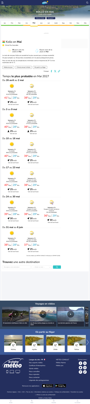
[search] (87, 2)
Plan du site (29, 392)
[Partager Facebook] (51, 71)
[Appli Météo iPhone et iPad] (47, 386)
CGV (23, 392)
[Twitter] (85, 363)
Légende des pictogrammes (39, 380)
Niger (7, 6)
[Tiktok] (85, 372)
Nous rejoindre (34, 374)
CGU (19, 392)
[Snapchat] (80, 367)
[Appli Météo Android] (60, 386)
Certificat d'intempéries (37, 365)
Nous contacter (34, 377)
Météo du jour (8, 67)
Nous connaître (34, 371)
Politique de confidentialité (61, 392)
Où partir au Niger (40, 67)
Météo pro (59, 365)
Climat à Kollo (40, 18)
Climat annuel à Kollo (23, 67)
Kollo (10, 6)
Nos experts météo (36, 363)
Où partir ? (51, 18)
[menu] (2, 2)
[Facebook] (80, 363)
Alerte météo (33, 368)
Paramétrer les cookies (77, 392)
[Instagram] (85, 367)
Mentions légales (11, 392)
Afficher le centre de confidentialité (45, 394)
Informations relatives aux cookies (43, 392)
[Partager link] (59, 71)
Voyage (3, 6)
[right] (87, 315)
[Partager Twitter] (55, 71)
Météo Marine (61, 363)
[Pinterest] (80, 372)
